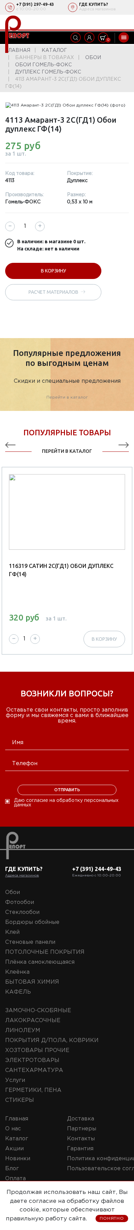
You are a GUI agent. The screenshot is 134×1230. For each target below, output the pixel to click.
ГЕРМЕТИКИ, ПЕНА (33, 1090)
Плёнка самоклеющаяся (40, 962)
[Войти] (89, 37)
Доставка (80, 1118)
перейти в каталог (67, 451)
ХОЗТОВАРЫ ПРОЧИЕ (37, 1050)
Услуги (15, 1080)
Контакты (81, 1138)
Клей (12, 932)
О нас (13, 1128)
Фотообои (19, 902)
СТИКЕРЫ (19, 1100)
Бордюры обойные (32, 922)
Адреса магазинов (97, 9)
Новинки (17, 1158)
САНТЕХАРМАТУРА (34, 1070)
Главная (16, 1118)
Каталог (16, 1138)
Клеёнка (17, 972)
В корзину (53, 270)
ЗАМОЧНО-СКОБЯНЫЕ (38, 1010)
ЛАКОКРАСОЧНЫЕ (32, 1020)
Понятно (112, 1218)
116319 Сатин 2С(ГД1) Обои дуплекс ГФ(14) (61, 570)
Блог (12, 1168)
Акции (14, 1148)
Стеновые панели (30, 942)
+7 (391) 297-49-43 (35, 4)
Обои (12, 892)
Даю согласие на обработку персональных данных (66, 802)
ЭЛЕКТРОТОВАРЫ (32, 1060)
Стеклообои (22, 912)
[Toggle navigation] (124, 37)
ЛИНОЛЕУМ (22, 1030)
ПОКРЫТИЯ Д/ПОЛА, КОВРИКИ (52, 1040)
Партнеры (81, 1128)
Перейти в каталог (67, 397)
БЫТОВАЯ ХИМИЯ (32, 982)
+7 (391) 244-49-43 (96, 869)
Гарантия (80, 1148)
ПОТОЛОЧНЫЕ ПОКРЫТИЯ (45, 952)
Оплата (15, 1178)
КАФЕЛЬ (18, 992)
